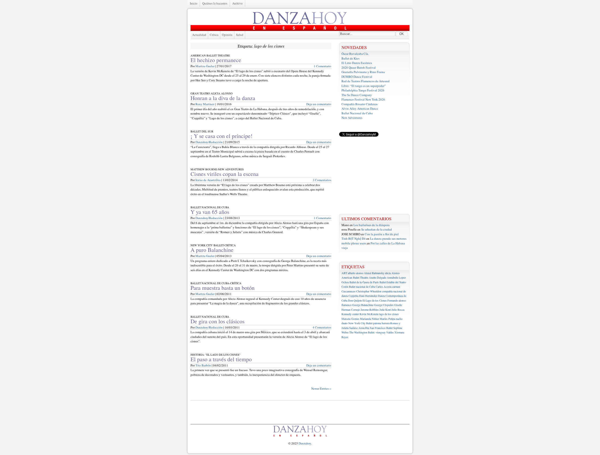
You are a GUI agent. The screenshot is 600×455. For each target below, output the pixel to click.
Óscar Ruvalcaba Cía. (355, 54)
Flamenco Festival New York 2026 (363, 99)
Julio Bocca (397, 309)
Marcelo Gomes (350, 319)
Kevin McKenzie (369, 314)
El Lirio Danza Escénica (356, 63)
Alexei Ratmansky (374, 273)
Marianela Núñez (369, 319)
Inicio (193, 3)
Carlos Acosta (383, 286)
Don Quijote (355, 300)
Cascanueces (348, 291)
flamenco (346, 305)
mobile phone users (353, 243)
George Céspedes (384, 305)
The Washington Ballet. (362, 332)
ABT (344, 273)
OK (401, 34)
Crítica (214, 35)
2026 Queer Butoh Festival (358, 67)
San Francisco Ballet (381, 328)
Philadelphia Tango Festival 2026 (362, 90)
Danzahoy (305, 443)
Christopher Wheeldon (368, 291)
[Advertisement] (374, 175)
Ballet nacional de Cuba (362, 286)
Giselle (398, 305)
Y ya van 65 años (210, 212)
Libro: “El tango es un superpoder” (363, 86)
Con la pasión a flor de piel (382, 234)
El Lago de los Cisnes (375, 300)
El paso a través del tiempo (221, 359)
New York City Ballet (360, 323)
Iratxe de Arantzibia (208, 180)
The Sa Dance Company (356, 95)
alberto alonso (355, 273)
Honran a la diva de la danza (223, 98)
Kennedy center (350, 314)
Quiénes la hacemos (214, 3)
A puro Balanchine (212, 250)
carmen (396, 286)
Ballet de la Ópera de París (364, 282)
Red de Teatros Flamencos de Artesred (365, 81)
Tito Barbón (203, 365)
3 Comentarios (322, 180)
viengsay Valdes (385, 332)
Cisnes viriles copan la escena (225, 174)
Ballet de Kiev (350, 58)
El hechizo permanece (216, 60)
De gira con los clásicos (217, 321)
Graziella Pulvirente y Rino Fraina (363, 72)
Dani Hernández (368, 296)
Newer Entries (321, 388)
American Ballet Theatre (354, 277)
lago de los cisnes (389, 314)
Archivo (237, 3)
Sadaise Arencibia (359, 328)
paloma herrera (381, 323)
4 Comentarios (322, 327)
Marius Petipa (387, 319)
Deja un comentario (318, 104)
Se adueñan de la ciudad (376, 229)
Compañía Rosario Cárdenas (359, 104)
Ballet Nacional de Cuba (357, 113)
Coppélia (353, 296)
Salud (239, 35)
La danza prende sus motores (388, 238)
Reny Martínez (204, 104)
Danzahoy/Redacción (209, 142)
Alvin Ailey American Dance (359, 108)
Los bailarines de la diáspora (371, 225)
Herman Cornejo (350, 309)
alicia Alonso (392, 273)
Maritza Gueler (204, 66)
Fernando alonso (396, 300)
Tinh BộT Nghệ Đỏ (353, 238)
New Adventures (351, 118)
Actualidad (199, 35)
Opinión (227, 35)
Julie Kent (385, 309)
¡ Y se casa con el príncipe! (221, 136)
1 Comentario (322, 66)
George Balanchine (362, 305)
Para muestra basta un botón (223, 287)
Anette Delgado (377, 277)
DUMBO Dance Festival (356, 77)
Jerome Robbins (370, 309)
